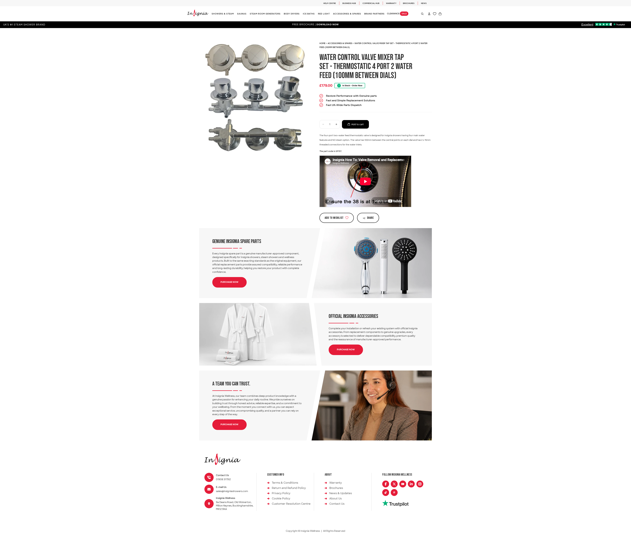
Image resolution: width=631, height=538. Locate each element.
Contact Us (336, 503)
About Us (335, 498)
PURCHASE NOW (229, 282)
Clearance (397, 13)
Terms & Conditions (285, 482)
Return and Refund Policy (289, 488)
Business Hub (349, 3)
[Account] (429, 13)
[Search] (422, 13)
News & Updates (340, 493)
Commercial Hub (370, 3)
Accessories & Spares (340, 43)
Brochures (408, 3)
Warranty (391, 3)
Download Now (327, 24)
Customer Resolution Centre (291, 503)
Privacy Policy (281, 493)
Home (322, 43)
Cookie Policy (281, 498)
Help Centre (329, 3)
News (424, 3)
